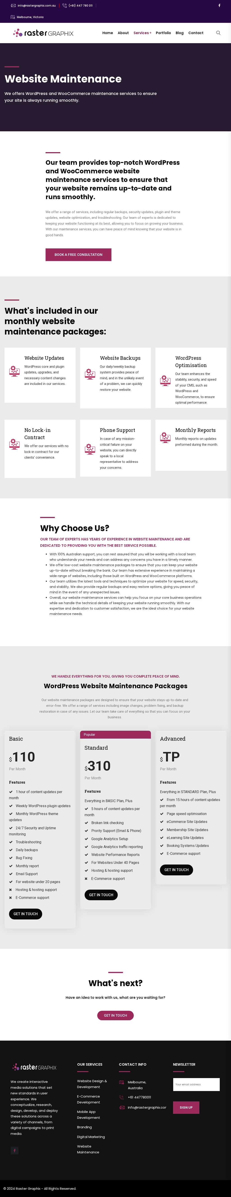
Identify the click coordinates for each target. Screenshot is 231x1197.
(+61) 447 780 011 (80, 5)
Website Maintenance (88, 1149)
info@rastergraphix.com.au (37, 5)
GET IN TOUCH (26, 914)
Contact (195, 33)
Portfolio (163, 33)
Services (141, 33)
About (123, 33)
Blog (180, 33)
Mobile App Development (88, 1114)
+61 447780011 (139, 1097)
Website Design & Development (92, 1084)
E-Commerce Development (88, 1099)
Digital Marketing (91, 1136)
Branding (84, 1127)
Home (107, 33)
